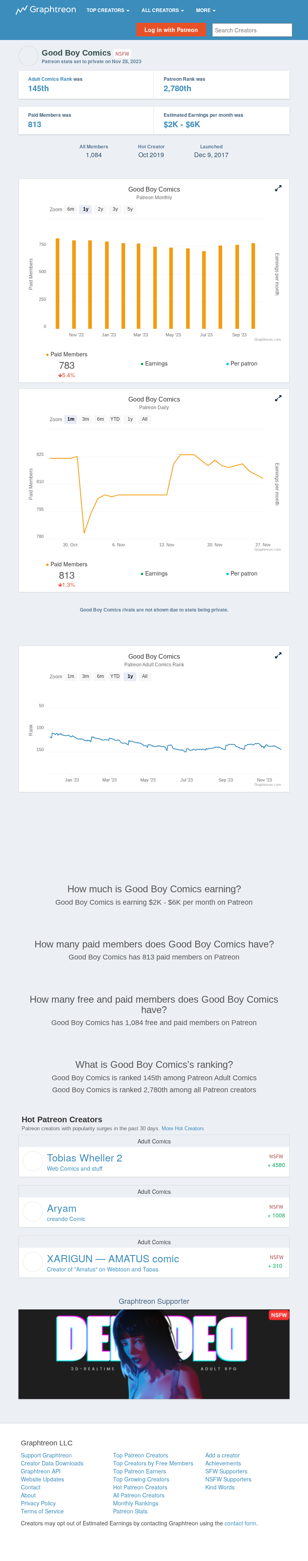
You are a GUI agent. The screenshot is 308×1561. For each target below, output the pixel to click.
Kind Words (220, 1487)
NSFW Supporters (228, 1479)
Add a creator (222, 1455)
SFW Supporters (226, 1471)
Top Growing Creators (141, 1479)
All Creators (161, 10)
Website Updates (42, 1479)
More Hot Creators (183, 1128)
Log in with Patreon (171, 30)
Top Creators (106, 10)
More (204, 10)
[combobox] (252, 30)
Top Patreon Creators (140, 1455)
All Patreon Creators (138, 1495)
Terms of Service (42, 1511)
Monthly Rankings (135, 1503)
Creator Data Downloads (52, 1463)
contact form (240, 1523)
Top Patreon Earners (139, 1471)
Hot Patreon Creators (140, 1487)
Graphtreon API (41, 1471)
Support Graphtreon (46, 1455)
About (28, 1495)
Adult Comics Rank (50, 78)
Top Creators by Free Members (153, 1463)
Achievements (223, 1463)
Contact (31, 1487)
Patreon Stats (130, 1511)
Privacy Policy (38, 1503)
